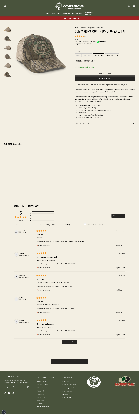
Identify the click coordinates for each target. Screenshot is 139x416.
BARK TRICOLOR (112, 55)
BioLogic (65, 394)
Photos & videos (95, 224)
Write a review (118, 216)
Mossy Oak (66, 381)
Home (76, 27)
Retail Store (40, 400)
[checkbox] (94, 224)
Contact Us (40, 403)
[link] (80, 36)
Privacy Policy (41, 391)
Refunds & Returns (42, 385)
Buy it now (105, 79)
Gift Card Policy (41, 397)
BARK (78, 55)
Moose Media (67, 397)
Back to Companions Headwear (71, 361)
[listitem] (105, 99)
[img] (24, 233)
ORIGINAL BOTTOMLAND (85, 61)
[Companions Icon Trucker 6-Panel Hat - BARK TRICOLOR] (13, 190)
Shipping (77, 44)
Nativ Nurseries (67, 391)
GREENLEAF (98, 55)
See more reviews (69, 342)
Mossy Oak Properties (69, 385)
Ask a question (83, 123)
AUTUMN (87, 55)
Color (78, 51)
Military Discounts (42, 388)
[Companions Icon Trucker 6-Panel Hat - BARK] (5, 190)
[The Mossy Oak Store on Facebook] (9, 393)
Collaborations (68, 13)
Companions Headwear (94, 27)
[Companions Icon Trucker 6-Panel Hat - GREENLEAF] (10, 190)
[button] (42, 212)
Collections (56, 13)
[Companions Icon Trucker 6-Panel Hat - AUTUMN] (8, 190)
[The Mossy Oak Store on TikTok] (13, 393)
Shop (47, 13)
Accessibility (40, 394)
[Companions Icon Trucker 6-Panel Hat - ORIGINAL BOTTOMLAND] (15, 190)
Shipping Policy (41, 381)
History (79, 13)
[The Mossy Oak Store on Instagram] (5, 393)
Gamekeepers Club (68, 388)
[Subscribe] (28, 387)
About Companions (43, 407)
